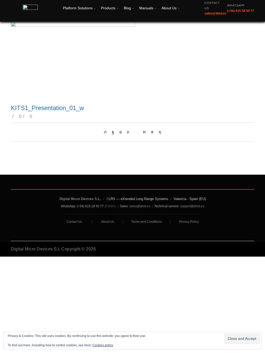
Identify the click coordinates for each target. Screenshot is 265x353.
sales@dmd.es (139, 206)
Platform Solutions (78, 8)
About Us (168, 8)
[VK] (120, 132)
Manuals (146, 8)
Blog (127, 8)
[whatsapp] (152, 132)
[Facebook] (113, 132)
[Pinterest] (128, 132)
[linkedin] (144, 132)
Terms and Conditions (146, 222)
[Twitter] (106, 132)
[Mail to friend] (136, 132)
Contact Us (74, 222)
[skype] (158, 132)
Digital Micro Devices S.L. (80, 199)
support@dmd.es (192, 206)
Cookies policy (102, 345)
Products (108, 8)
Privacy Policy (189, 222)
